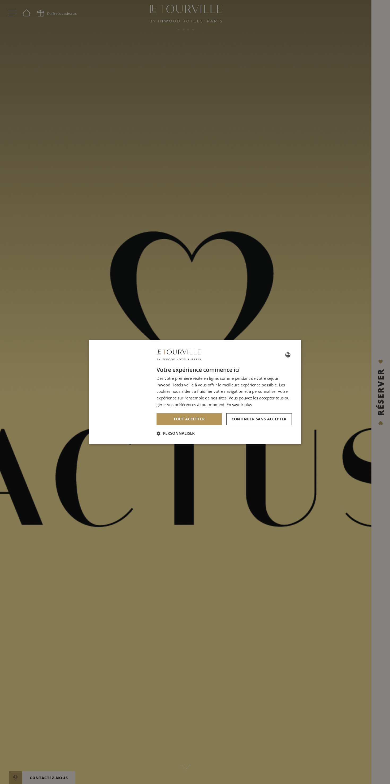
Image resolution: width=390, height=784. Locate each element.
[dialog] (195, 392)
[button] (176, 433)
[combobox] (288, 354)
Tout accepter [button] (189, 418)
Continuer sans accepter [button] (259, 418)
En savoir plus (239, 404)
